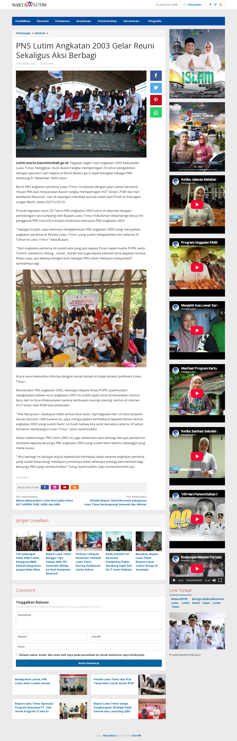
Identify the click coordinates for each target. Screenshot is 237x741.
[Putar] (174, 580)
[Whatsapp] (156, 112)
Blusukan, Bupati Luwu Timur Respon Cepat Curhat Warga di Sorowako (147, 561)
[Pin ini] (156, 100)
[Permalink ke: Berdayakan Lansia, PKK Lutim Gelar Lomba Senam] (72, 684)
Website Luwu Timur (176, 602)
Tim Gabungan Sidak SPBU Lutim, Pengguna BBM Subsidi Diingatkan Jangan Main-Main (28, 561)
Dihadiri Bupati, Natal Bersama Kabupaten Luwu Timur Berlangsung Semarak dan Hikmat (115, 500)
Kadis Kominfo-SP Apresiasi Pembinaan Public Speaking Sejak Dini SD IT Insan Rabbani (119, 561)
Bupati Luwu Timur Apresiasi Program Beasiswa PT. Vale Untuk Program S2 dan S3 (34, 707)
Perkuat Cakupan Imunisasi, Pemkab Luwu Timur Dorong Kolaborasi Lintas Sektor (88, 561)
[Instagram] (56, 487)
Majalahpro (110, 735)
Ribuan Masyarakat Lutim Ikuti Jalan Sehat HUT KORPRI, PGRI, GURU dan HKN (44, 500)
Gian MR (136, 735)
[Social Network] (215, 4)
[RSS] (76, 487)
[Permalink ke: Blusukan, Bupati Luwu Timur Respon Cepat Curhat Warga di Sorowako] (149, 541)
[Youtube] (66, 487)
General (40, 33)
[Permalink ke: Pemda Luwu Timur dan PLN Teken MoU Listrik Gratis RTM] (151, 684)
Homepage (23, 33)
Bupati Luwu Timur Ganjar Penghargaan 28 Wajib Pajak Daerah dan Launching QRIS (113, 707)
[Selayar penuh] (220, 580)
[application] (197, 568)
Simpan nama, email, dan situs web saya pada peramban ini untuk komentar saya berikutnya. (82, 655)
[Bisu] (214, 580)
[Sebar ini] (156, 76)
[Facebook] (46, 487)
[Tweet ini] (156, 88)
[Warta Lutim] (29, 4)
